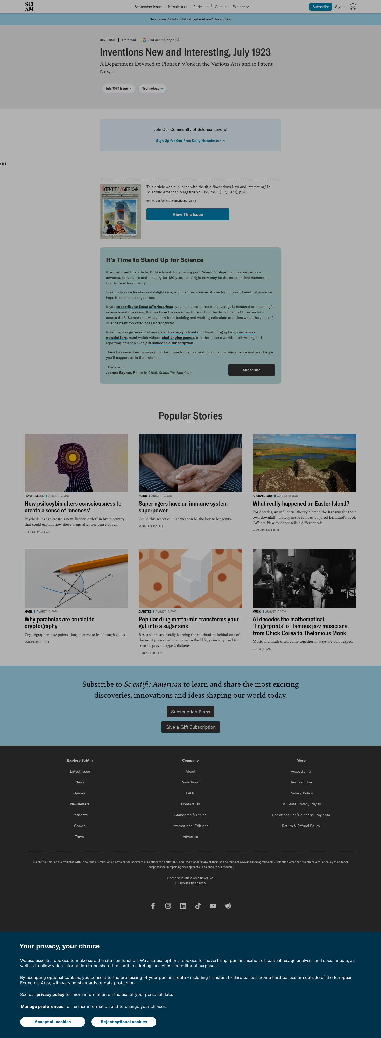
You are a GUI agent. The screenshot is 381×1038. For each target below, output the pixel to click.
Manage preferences (42, 1006)
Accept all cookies (52, 1021)
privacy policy (50, 994)
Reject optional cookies (124, 1021)
